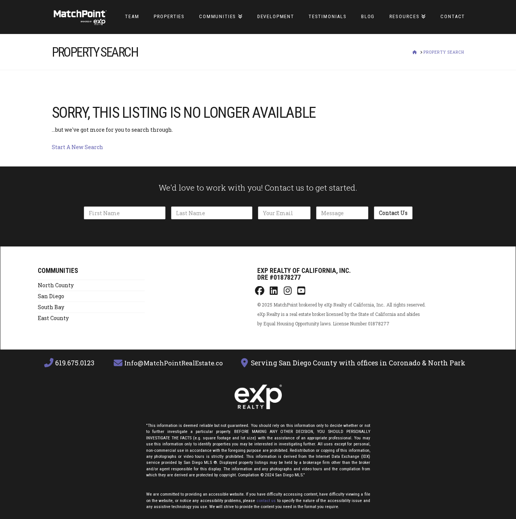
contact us (266, 500)
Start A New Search (77, 147)
